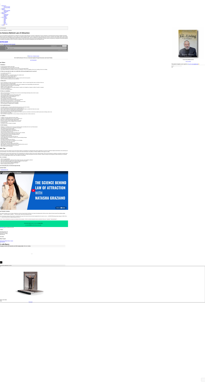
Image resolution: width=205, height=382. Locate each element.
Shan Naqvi (2, 227)
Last (31, 253)
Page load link (2, 241)
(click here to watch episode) (9, 44)
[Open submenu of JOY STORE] (6, 17)
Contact (11, 240)
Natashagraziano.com (4, 169)
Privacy (9, 240)
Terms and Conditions (3, 240)
